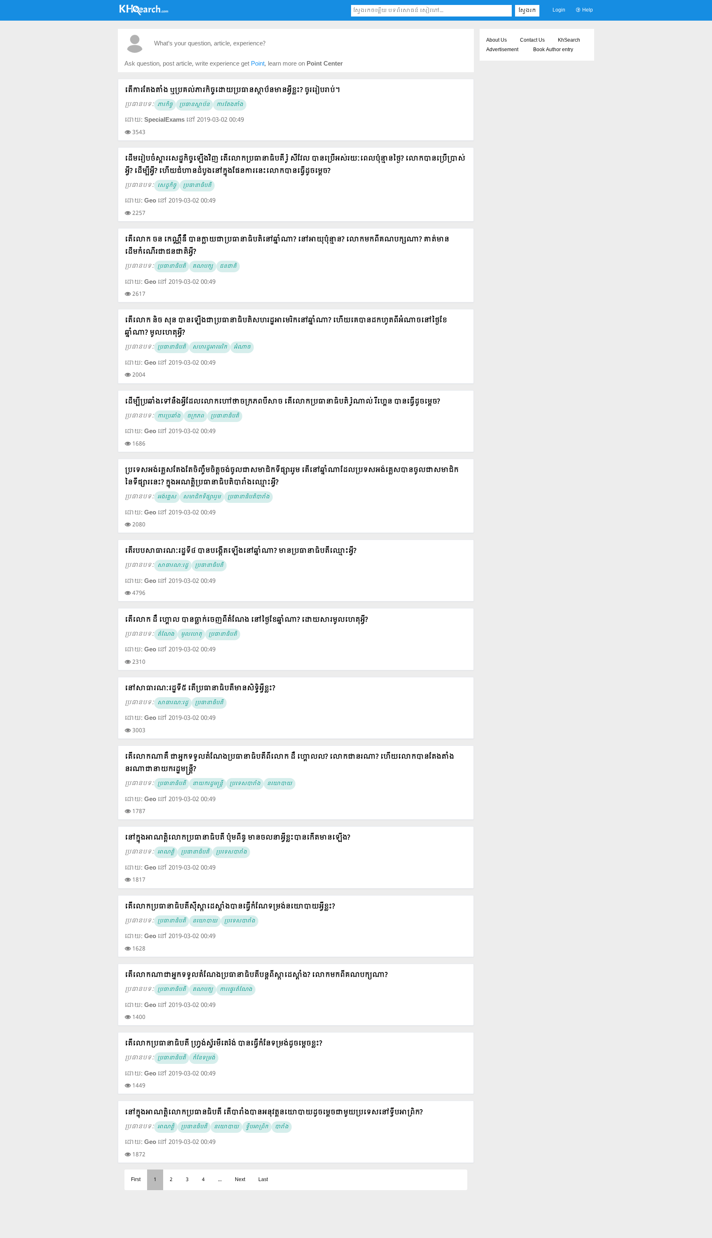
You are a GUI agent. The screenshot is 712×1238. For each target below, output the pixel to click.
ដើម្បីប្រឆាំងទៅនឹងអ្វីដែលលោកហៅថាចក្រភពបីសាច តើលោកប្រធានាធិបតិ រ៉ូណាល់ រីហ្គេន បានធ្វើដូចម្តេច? (282, 401)
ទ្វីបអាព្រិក (257, 1127)
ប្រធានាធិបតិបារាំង (248, 497)
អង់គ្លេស (166, 497)
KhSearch (569, 40)
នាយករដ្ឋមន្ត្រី (207, 784)
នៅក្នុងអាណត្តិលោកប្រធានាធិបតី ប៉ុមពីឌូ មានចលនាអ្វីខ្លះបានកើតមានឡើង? (237, 837)
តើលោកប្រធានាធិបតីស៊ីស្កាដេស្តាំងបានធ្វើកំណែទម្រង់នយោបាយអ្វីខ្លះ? (230, 906)
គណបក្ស (202, 266)
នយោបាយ (279, 784)
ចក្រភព (195, 416)
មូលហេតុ (191, 634)
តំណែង (165, 634)
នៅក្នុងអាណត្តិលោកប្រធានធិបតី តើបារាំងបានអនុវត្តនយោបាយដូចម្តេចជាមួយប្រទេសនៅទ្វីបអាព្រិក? (274, 1112)
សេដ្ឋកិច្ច (166, 186)
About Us (496, 40)
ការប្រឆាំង (168, 416)
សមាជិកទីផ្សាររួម (202, 497)
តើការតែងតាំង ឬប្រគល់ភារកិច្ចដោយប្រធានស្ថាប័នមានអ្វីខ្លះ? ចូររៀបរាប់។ (232, 90)
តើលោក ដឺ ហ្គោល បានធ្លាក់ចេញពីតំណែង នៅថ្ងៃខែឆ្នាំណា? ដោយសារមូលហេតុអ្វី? (246, 619)
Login (559, 10)
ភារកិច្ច (165, 105)
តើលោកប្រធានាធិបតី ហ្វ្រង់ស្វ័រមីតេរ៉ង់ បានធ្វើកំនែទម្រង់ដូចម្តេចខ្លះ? (223, 1043)
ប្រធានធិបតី (194, 1127)
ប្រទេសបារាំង (245, 784)
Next (240, 1180)
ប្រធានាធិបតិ (171, 266)
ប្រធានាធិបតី (197, 186)
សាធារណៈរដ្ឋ (172, 565)
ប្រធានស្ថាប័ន (194, 105)
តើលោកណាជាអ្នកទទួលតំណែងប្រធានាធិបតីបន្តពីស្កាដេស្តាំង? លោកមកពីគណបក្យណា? (256, 975)
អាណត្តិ (165, 852)
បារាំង (281, 1127)
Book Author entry (553, 50)
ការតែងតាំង (229, 105)
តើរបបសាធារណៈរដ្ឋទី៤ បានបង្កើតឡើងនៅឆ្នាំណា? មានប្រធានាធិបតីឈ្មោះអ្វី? (240, 551)
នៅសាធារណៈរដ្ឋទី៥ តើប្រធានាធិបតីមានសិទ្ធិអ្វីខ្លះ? (200, 688)
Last (263, 1180)
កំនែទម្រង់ (203, 1058)
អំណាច (242, 347)
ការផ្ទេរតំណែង (236, 990)
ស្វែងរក (527, 11)
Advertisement (502, 50)
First (136, 1180)
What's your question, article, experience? (209, 44)
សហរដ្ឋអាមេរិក (209, 347)
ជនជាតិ (228, 266)
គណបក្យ (202, 990)
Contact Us (532, 40)
